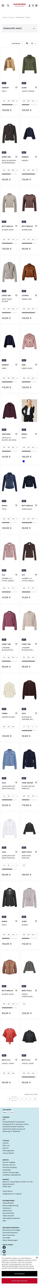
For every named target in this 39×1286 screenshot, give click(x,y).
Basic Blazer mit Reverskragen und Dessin (9, 162)
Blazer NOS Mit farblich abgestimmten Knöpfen (28, 787)
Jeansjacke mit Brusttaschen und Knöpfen (8, 787)
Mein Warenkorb (9, 1235)
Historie (6, 1143)
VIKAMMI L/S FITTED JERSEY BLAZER (8, 579)
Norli (4, 368)
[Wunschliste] (33, 5)
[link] (9, 1099)
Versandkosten (8, 1203)
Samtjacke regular (26, 857)
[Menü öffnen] (2, 5)
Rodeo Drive (27, 368)
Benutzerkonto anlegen (11, 1230)
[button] (19, 28)
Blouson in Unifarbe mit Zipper (27, 718)
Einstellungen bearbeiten (19, 1281)
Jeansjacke (27, 509)
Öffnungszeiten (8, 1151)
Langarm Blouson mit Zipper (7, 649)
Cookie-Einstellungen (11, 1172)
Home (4, 17)
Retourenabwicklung (10, 1205)
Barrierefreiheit (8, 1213)
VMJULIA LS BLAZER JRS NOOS (9, 439)
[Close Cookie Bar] (37, 1257)
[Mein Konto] (29, 5)
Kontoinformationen (10, 1233)
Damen (11, 17)
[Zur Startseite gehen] (19, 5)
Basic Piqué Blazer (7, 300)
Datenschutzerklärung (27, 1268)
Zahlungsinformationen (11, 1218)
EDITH (24, 438)
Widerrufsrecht (8, 1216)
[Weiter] (35, 1099)
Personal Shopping (10, 1167)
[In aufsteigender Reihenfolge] (27, 43)
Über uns (6, 1145)
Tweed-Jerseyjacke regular (27, 995)
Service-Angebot (9, 1162)
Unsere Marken (8, 1153)
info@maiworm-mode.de (12, 1194)
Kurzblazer (27, 230)
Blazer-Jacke (8, 230)
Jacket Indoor (28, 91)
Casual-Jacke (8, 1063)
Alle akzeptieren (19, 1273)
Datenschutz (7, 1211)
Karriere (6, 1148)
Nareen (25, 160)
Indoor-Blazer (8, 717)
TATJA (4, 509)
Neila (4, 91)
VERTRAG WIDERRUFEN (12, 1175)
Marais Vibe (27, 299)
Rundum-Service (9, 1165)
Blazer (28, 17)
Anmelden (6, 1238)
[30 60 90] (33, 43)
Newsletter (7, 1170)
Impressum (7, 1208)
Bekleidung (20, 17)
